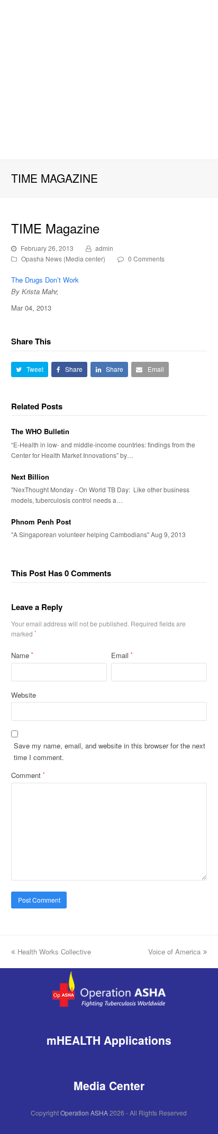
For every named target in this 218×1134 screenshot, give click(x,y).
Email (122, 655)
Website (23, 695)
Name (22, 655)
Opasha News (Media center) (63, 258)
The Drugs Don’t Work (45, 280)
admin (104, 247)
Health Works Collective (54, 951)
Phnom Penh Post (41, 522)
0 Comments (146, 258)
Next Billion (30, 477)
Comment (28, 775)
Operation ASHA (84, 1112)
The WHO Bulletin (40, 431)
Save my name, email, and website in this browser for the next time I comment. (109, 751)
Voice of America (174, 951)
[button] (30, 369)
